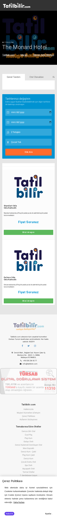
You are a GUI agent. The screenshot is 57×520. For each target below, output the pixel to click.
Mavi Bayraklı (28, 448)
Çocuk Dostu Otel (28, 462)
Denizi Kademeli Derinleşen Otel (28, 445)
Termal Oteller (29, 472)
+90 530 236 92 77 (29, 361)
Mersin (24, 55)
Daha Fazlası (19, 502)
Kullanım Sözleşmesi (28, 419)
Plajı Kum (28, 438)
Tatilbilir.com (8, 55)
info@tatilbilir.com (29, 364)
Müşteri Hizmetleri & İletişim (28, 413)
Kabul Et (9, 513)
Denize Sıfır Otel (28, 431)
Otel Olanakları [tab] (36, 77)
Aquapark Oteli (28, 469)
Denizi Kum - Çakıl (28, 452)
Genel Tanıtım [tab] (13, 77)
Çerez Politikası (28, 416)
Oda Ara (29, 152)
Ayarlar (48, 513)
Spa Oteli (28, 465)
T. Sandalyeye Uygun (28, 475)
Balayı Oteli (28, 442)
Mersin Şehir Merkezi (43, 55)
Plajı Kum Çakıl (28, 455)
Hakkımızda (28, 409)
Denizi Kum (28, 459)
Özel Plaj (28, 435)
